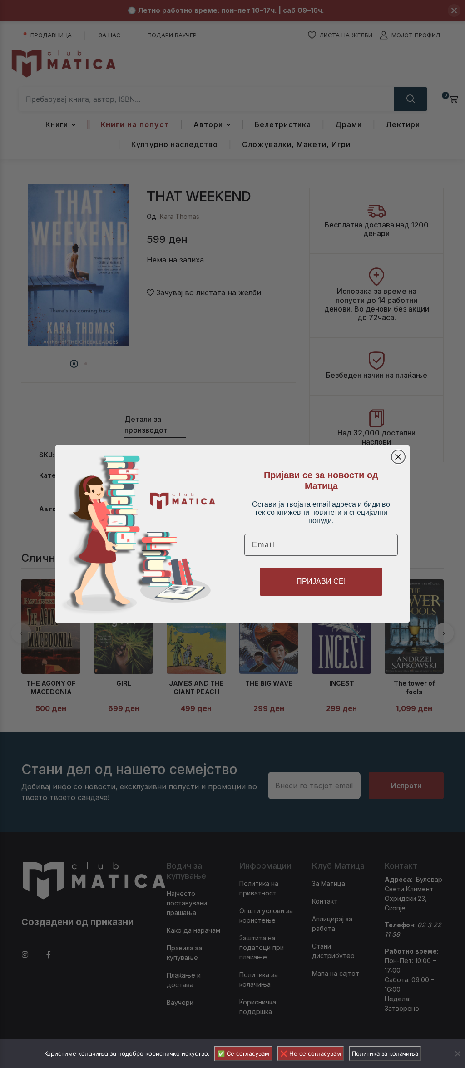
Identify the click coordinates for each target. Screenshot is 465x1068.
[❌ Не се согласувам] (457, 1053)
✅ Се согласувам (243, 1053)
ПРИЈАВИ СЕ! (321, 581)
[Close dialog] (398, 457)
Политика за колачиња (385, 1053)
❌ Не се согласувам (310, 1053)
